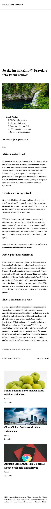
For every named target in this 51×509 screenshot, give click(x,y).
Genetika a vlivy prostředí (19, 126)
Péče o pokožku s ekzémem (20, 129)
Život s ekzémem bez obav (20, 132)
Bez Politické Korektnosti (12, 4)
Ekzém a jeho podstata (18, 120)
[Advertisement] (25, 35)
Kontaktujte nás (26, 349)
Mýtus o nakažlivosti (18, 123)
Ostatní (46, 358)
